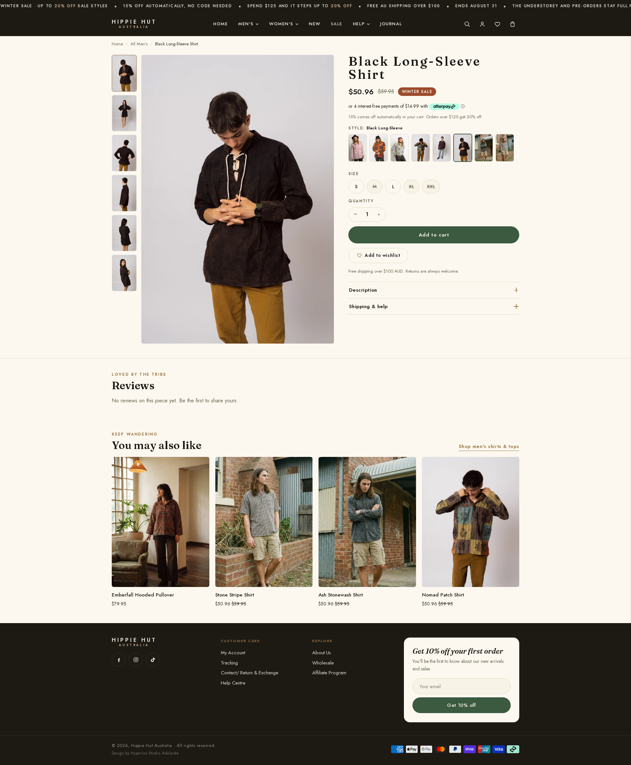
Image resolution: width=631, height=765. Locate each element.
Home (220, 24)
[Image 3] (124, 153)
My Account (233, 652)
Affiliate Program (329, 672)
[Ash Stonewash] (484, 148)
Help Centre (233, 682)
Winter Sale (417, 92)
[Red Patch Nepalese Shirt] (378, 148)
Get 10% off (461, 705)
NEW (314, 24)
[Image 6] (124, 273)
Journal (391, 24)
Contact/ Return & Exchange (249, 672)
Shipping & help (368, 306)
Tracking (229, 662)
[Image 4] (124, 193)
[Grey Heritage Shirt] (399, 148)
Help (359, 24)
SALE (336, 24)
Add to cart (434, 234)
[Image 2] (124, 113)
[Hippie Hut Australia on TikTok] (153, 659)
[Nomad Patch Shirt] (420, 148)
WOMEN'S (281, 24)
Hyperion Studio (146, 753)
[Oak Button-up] (441, 148)
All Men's (139, 44)
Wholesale (323, 662)
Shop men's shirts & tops (489, 446)
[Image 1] (124, 73)
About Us (321, 652)
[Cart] (512, 24)
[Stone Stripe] (505, 148)
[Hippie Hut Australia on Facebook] (119, 659)
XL (411, 186)
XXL (431, 186)
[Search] (467, 24)
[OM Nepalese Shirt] (357, 148)
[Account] (482, 24)
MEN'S (246, 24)
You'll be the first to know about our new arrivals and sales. (457, 665)
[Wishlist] (497, 24)
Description (363, 290)
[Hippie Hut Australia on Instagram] (136, 659)
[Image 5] (124, 233)
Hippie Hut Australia (152, 746)
